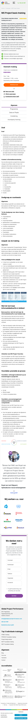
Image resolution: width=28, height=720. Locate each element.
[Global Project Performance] (5, 2)
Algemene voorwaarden (22, 703)
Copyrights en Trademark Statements (8, 703)
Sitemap (5, 705)
